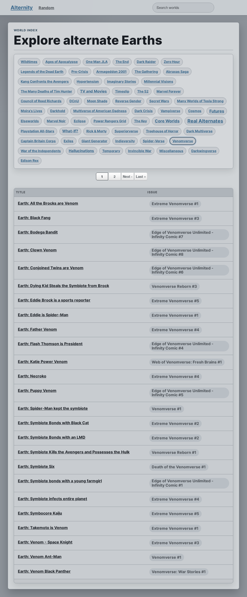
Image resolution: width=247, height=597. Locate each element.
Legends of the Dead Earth (42, 72)
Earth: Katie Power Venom (43, 361)
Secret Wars (159, 101)
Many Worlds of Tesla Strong (200, 101)
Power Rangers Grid (110, 121)
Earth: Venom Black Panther (44, 571)
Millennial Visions (158, 81)
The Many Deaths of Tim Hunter (46, 91)
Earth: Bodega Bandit (38, 232)
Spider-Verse (154, 141)
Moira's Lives (31, 111)
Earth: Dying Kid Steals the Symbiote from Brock (63, 285)
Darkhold (57, 111)
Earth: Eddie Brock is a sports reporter (54, 300)
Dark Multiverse (199, 131)
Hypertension (88, 81)
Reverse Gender (128, 101)
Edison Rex (30, 160)
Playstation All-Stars (37, 131)
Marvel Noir (56, 121)
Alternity (22, 7)
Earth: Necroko (32, 376)
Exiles (68, 141)
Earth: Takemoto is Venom (43, 527)
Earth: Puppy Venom (37, 390)
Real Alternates (205, 121)
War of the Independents (41, 151)
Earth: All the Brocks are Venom (48, 203)
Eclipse (80, 121)
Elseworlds (30, 121)
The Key (140, 121)
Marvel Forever (169, 91)
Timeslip (122, 91)
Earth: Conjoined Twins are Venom (50, 267)
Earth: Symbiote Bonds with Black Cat (53, 422)
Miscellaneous (171, 151)
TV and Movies (93, 91)
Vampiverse (170, 111)
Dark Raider (146, 62)
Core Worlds (167, 121)
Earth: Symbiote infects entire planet (52, 498)
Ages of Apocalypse (61, 62)
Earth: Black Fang (34, 217)
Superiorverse (126, 131)
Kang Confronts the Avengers (45, 81)
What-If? (70, 131)
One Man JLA (97, 62)
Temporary (111, 151)
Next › (127, 176)
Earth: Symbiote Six (36, 466)
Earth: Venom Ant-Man (40, 556)
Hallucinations (81, 150)
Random (46, 7)
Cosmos (194, 111)
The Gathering (146, 72)
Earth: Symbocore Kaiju (40, 513)
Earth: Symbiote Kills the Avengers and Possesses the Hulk (74, 451)
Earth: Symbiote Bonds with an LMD (51, 437)
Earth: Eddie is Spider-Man (43, 314)
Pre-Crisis (79, 72)
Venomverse (182, 141)
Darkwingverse (203, 151)
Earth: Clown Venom (37, 250)
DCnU (74, 101)
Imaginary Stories (121, 81)
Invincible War (139, 151)
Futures (216, 111)
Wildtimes (29, 62)
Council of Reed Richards (41, 101)
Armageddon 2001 (111, 72)
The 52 (143, 91)
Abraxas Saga (177, 72)
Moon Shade (97, 101)
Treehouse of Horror (162, 131)
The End (122, 62)
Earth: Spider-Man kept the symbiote (53, 408)
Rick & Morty (96, 131)
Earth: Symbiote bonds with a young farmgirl (60, 480)
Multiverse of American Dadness (100, 111)
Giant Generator (94, 141)
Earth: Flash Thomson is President (50, 343)
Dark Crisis (144, 111)
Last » (141, 176)
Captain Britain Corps (38, 141)
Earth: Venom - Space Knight (45, 542)
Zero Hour (172, 62)
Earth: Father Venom (37, 329)
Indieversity (125, 141)
